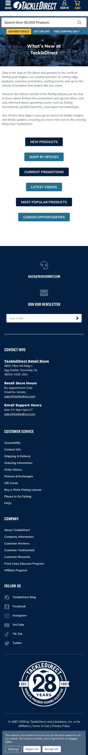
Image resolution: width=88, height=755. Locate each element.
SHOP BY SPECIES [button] (44, 157)
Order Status (13, 469)
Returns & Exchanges (18, 476)
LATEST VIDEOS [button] (44, 187)
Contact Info (12, 449)
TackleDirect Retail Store (26, 361)
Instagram (19, 615)
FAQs (7, 503)
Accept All (51, 749)
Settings (13, 749)
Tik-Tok (17, 634)
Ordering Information (18, 463)
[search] (79, 23)
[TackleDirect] (35, 5)
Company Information (19, 537)
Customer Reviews (16, 543)
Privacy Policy (61, 726)
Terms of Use (41, 726)
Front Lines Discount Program (24, 563)
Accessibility (12, 443)
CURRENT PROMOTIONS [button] (44, 172)
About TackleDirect (17, 530)
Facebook (19, 606)
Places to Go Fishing (17, 496)
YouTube (18, 624)
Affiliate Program (15, 570)
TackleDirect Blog (24, 597)
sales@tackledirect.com (19, 396)
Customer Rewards (17, 557)
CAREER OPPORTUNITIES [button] (44, 217)
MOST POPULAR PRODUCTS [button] (44, 202)
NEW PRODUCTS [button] (44, 142)
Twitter (17, 643)
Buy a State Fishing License (23, 490)
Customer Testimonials (19, 550)
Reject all (32, 749)
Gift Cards (11, 483)
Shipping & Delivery (17, 456)
